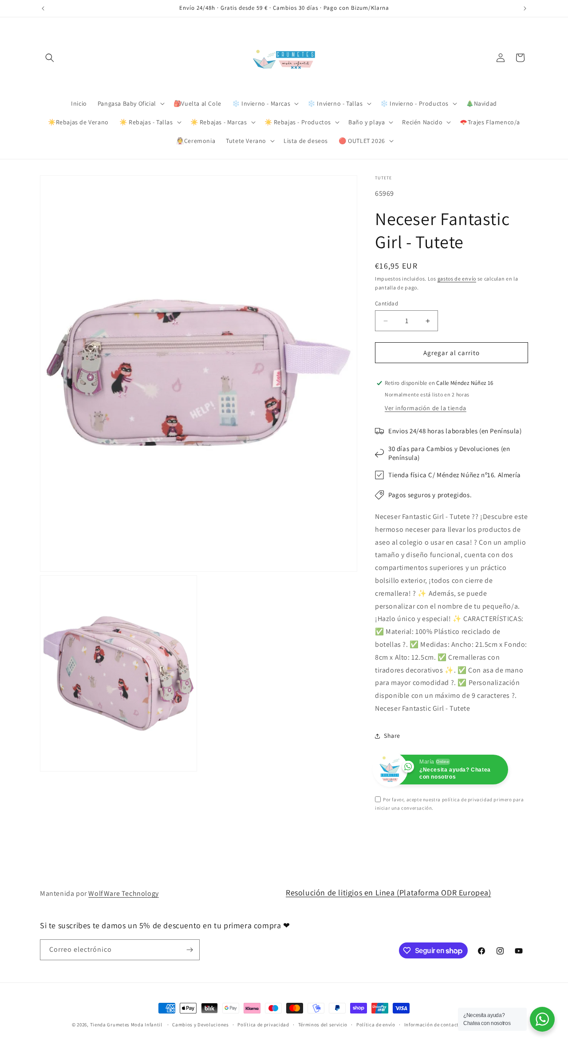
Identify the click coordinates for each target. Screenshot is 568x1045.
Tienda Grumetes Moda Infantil (126, 1024)
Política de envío (375, 1024)
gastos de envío (457, 278)
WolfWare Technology (123, 893)
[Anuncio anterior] (43, 8)
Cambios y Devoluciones (200, 1024)
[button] (49, 57)
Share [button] (392, 736)
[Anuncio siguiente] (525, 8)
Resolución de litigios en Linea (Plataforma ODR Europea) (388, 892)
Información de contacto (433, 1024)
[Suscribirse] (189, 949)
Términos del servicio (323, 1024)
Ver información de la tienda (425, 408)
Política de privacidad (263, 1024)
